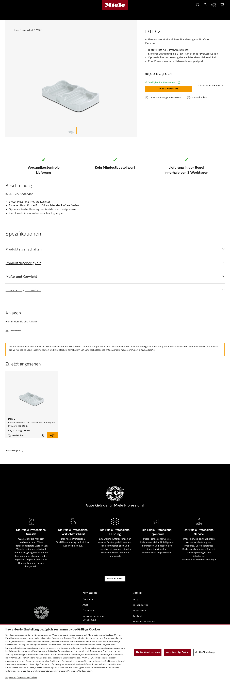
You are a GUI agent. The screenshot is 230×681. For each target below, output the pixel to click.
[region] (115, 652)
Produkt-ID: (12, 194)
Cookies (33, 677)
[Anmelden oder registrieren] (205, 5)
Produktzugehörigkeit (23, 263)
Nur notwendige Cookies (177, 652)
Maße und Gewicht (21, 276)
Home (16, 30)
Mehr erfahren (115, 579)
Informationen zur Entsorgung (93, 618)
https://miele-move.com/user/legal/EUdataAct (130, 350)
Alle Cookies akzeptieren (148, 652)
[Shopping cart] (222, 5)
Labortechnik (27, 30)
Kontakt (137, 616)
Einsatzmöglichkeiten (23, 290)
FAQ (135, 599)
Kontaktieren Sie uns (209, 86)
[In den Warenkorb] (52, 435)
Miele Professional (144, 621)
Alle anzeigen (13, 451)
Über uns (88, 599)
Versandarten (141, 605)
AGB (85, 605)
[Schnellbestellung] (213, 5)
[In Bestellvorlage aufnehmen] (43, 435)
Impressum (139, 610)
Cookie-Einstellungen (205, 652)
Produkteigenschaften (24, 249)
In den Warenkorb (168, 89)
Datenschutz (90, 610)
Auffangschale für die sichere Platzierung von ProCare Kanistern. (31, 424)
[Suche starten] (198, 4)
